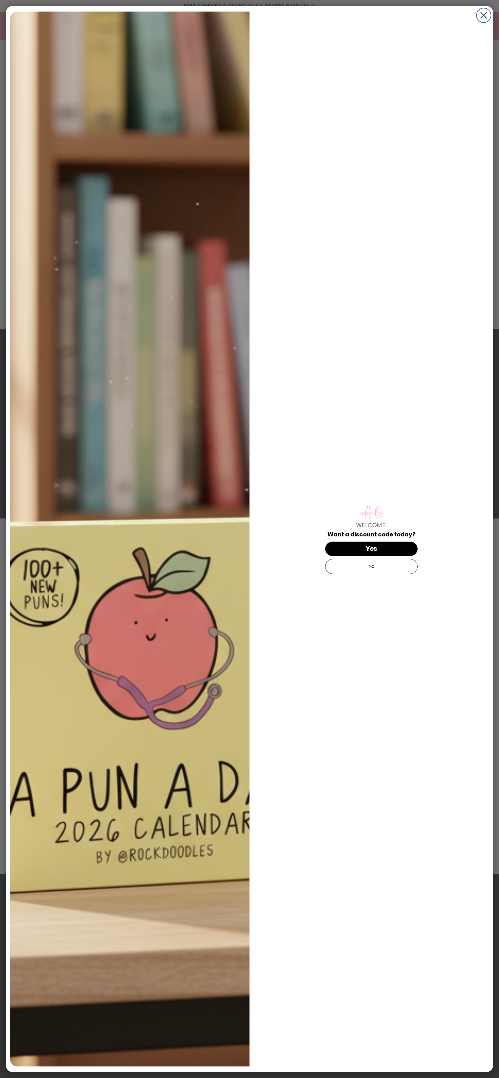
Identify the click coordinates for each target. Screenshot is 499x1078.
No (371, 566)
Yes (371, 548)
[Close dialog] (483, 15)
